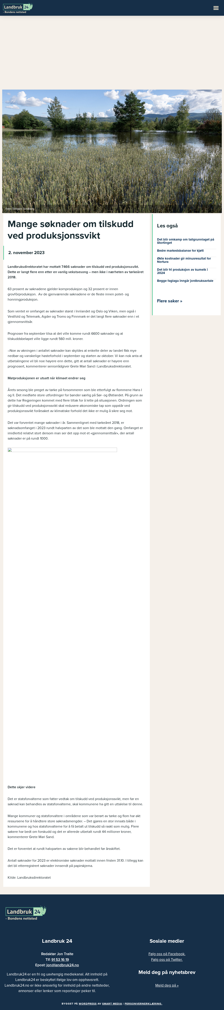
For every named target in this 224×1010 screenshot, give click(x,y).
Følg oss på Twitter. (167, 959)
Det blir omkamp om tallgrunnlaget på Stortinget (185, 241)
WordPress (88, 1003)
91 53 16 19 (60, 959)
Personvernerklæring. (143, 1003)
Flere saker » (169, 301)
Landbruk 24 (24, 7)
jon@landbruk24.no (62, 965)
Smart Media (112, 1003)
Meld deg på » (166, 985)
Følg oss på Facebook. (167, 954)
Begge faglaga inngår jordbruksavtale (185, 281)
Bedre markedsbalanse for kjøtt (180, 251)
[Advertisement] (112, 54)
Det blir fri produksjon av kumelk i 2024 (182, 271)
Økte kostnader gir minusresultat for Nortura (184, 260)
